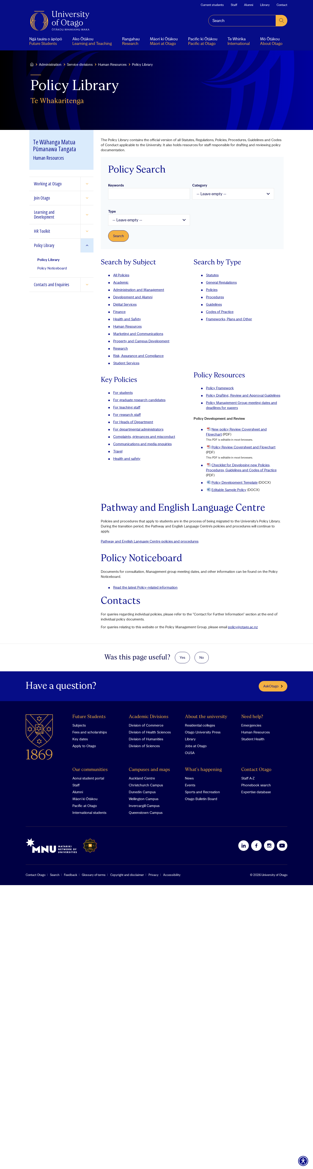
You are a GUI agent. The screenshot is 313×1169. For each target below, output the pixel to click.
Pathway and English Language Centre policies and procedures (149, 541)
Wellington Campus (143, 799)
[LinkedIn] (243, 845)
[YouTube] (282, 845)
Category (199, 185)
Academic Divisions (148, 716)
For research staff (127, 414)
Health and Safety (127, 319)
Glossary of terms (94, 874)
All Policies (121, 275)
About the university (206, 716)
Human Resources (112, 64)
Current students (212, 4)
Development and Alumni (132, 297)
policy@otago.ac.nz (243, 627)
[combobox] (242, 20)
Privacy (153, 874)
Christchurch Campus (146, 785)
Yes (182, 657)
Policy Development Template (234, 482)
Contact (282, 4)
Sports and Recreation (202, 792)
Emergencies (251, 725)
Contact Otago (256, 769)
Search (54, 874)
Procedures (215, 297)
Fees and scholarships (89, 732)
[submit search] (281, 20)
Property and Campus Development (141, 341)
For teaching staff (126, 407)
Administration (50, 64)
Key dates (80, 739)
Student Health (252, 739)
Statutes (212, 275)
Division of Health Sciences (150, 732)
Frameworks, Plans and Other (229, 319)
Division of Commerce (146, 725)
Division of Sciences (144, 746)
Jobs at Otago (196, 746)
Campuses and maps (149, 769)
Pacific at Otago (84, 805)
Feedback (70, 874)
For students (123, 392)
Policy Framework (220, 388)
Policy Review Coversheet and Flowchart (243, 447)
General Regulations (221, 282)
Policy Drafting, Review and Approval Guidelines (243, 395)
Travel (117, 451)
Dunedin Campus (142, 792)
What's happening (203, 769)
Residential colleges (200, 725)
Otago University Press (202, 732)
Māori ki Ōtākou (84, 799)
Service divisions (80, 64)
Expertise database (256, 792)
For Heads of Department (133, 422)
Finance (119, 311)
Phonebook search (256, 785)
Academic (121, 282)
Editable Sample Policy (228, 489)
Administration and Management (138, 289)
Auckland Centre (142, 778)
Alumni (248, 4)
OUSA (190, 753)
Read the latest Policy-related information (145, 587)
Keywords (116, 185)
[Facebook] (256, 845)
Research (120, 348)
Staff (234, 4)
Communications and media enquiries (142, 444)
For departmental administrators (138, 429)
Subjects (79, 725)
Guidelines (214, 304)
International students (89, 812)
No (201, 657)
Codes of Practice (219, 311)
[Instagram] (269, 845)
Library (265, 4)
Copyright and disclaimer (127, 874)
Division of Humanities (146, 739)
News (189, 778)
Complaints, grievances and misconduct (144, 436)
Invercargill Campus (144, 805)
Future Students (89, 716)
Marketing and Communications (138, 333)
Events (190, 785)
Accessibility (172, 874)
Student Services (126, 363)
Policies (211, 289)
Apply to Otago (84, 746)
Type (112, 211)
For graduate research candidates (139, 400)
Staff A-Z (248, 778)
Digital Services (125, 304)
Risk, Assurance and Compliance (138, 355)
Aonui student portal (88, 778)
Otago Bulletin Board (201, 799)
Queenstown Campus (145, 812)
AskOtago (271, 686)
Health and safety (126, 458)
